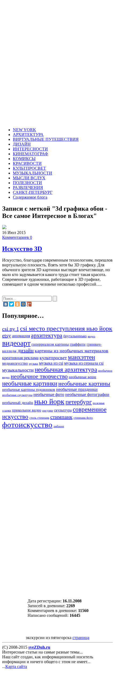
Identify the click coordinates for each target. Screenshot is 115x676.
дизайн (26, 350)
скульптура (63, 410)
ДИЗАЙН (22, 144)
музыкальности (18, 370)
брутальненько (75, 336)
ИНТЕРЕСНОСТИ (30, 149)
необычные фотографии (87, 394)
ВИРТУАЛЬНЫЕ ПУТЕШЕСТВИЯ (46, 139)
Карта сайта (16, 666)
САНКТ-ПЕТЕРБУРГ (32, 192)
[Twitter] (11, 304)
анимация (21, 336)
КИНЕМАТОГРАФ (30, 154)
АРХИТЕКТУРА (28, 134)
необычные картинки (29, 383)
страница (80, 637)
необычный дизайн (17, 403)
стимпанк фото (83, 417)
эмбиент (58, 426)
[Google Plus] (29, 304)
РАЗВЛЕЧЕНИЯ (28, 187)
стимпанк (61, 417)
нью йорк (49, 401)
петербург (79, 401)
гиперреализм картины (50, 344)
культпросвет (53, 357)
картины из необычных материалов (71, 350)
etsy (6, 335)
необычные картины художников (28, 390)
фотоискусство (27, 424)
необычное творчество (39, 376)
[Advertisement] (57, 64)
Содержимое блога (30, 197)
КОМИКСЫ (24, 158)
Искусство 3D (22, 248)
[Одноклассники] (17, 304)
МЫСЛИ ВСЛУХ (29, 178)
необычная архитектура (66, 369)
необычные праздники (77, 389)
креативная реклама (20, 358)
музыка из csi (51, 363)
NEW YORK (24, 129)
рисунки (47, 410)
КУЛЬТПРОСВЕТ (29, 168)
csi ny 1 (10, 329)
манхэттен (81, 357)
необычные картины (84, 383)
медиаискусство (15, 363)
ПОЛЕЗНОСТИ (27, 182)
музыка (33, 363)
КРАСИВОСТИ (27, 163)
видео (91, 336)
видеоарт (16, 343)
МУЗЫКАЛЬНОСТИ (32, 173)
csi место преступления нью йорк (66, 328)
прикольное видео (26, 410)
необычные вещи (82, 377)
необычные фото (48, 394)
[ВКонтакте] (5, 304)
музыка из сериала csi (83, 363)
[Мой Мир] (23, 304)
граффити (78, 344)
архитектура (46, 335)
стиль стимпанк (39, 417)
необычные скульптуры (17, 395)
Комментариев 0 (17, 237)
